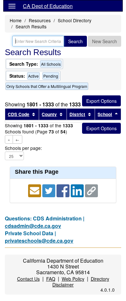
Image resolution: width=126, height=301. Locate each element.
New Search (104, 41)
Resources (40, 20)
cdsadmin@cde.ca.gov (33, 225)
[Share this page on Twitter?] (49, 190)
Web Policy (73, 279)
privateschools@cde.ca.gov (39, 240)
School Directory (74, 20)
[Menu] (12, 6)
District (77, 114)
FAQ (50, 279)
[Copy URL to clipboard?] (91, 190)
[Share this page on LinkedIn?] (78, 190)
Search (75, 41)
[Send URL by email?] (35, 190)
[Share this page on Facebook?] (64, 190)
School (105, 114)
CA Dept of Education (48, 6)
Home (16, 20)
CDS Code (18, 114)
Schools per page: (23, 148)
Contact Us (28, 279)
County (49, 114)
